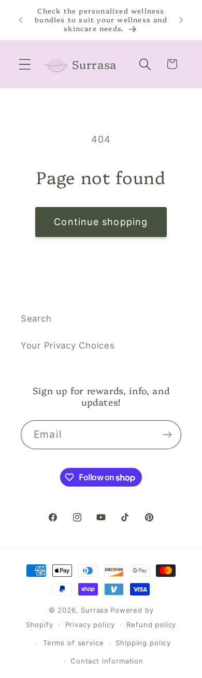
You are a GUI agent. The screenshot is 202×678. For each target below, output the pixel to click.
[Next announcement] (181, 19)
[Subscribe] (167, 434)
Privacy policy (90, 624)
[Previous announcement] (20, 19)
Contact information (106, 661)
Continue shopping (101, 221)
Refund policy (151, 624)
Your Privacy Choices (67, 345)
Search (36, 318)
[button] (25, 64)
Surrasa (94, 610)
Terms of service (73, 643)
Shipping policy (143, 643)
